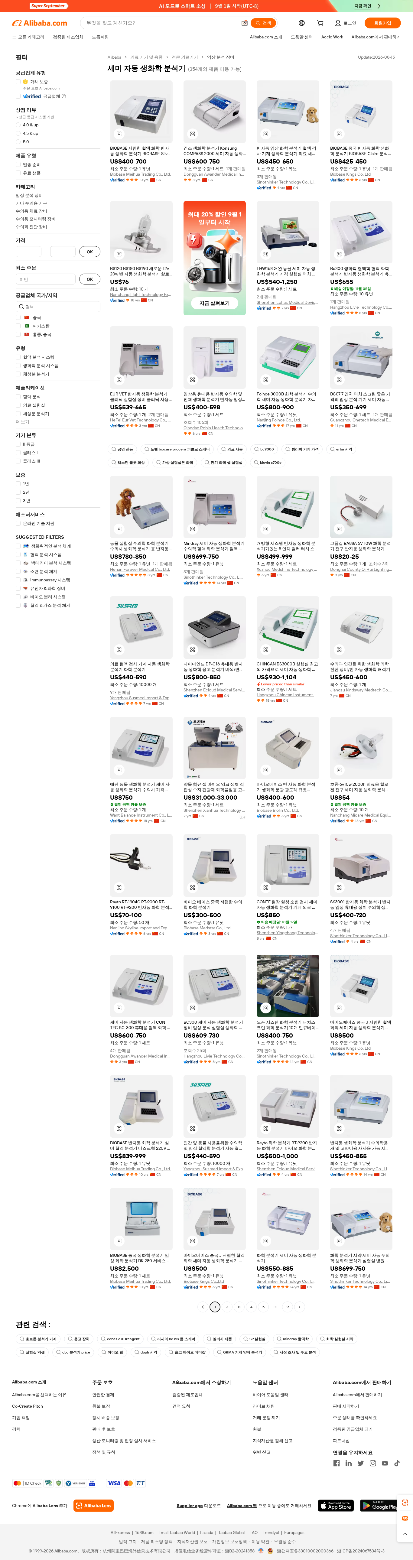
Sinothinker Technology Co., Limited (288, 182)
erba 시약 (344, 449)
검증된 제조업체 (187, 1394)
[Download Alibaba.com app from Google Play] (380, 1506)
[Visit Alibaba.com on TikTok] (397, 1463)
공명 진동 (125, 449)
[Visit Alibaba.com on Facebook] (336, 1463)
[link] (405, 1502)
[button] (244, 23)
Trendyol (271, 1532)
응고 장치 (81, 1339)
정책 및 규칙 (103, 1452)
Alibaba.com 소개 (29, 1382)
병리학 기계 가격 (305, 449)
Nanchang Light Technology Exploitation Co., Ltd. (141, 294)
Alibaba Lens (45, 1505)
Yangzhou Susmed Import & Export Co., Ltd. (141, 697)
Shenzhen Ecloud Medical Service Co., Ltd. (215, 689)
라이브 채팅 (264, 1406)
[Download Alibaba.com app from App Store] (336, 1506)
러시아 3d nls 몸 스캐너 (176, 1339)
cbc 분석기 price (76, 1352)
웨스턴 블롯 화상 (131, 462)
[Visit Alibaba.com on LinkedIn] (348, 1463)
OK (90, 251)
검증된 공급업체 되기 (353, 1429)
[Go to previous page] (202, 1307)
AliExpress (120, 1532)
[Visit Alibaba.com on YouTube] (385, 1463)
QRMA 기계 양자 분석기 (242, 1352)
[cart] (321, 23)
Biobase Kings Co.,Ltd (350, 174)
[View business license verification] (261, 1551)
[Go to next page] (299, 1307)
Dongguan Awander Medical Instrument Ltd (215, 174)
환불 (257, 1429)
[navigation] (58, 683)
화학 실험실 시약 (339, 1339)
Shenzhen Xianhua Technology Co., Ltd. (215, 810)
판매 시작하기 (346, 1406)
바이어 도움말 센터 (270, 1394)
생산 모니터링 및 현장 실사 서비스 (124, 1440)
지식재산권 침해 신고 (273, 1440)
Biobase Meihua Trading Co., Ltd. (140, 174)
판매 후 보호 (103, 1429)
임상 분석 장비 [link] (220, 57)
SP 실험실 (257, 1339)
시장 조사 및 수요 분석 (298, 1352)
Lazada (206, 1532)
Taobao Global (231, 1532)
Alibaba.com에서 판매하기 (357, 1394)
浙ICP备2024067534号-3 (361, 1551)
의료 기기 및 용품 (146, 57)
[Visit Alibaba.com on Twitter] (360, 1463)
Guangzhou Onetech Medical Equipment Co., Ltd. (361, 420)
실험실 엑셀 (35, 1352)
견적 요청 (181, 1406)
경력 (16, 1429)
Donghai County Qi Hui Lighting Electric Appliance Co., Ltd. (361, 569)
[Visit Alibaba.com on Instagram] (372, 1463)
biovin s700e (270, 462)
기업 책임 (21, 1417)
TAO (254, 1532)
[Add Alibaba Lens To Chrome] (93, 1506)
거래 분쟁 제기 (266, 1417)
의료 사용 (235, 449)
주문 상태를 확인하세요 (355, 1417)
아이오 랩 (115, 1352)
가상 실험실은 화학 (177, 462)
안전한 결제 (103, 1394)
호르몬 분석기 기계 (41, 1339)
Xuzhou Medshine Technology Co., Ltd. (288, 569)
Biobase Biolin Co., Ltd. (278, 810)
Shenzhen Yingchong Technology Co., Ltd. (288, 932)
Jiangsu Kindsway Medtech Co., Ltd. (361, 689)
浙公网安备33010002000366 (305, 1551)
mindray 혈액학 (296, 1339)
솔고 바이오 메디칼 (190, 1352)
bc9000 (267, 449)
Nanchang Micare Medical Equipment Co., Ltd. (361, 815)
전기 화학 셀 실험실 (226, 462)
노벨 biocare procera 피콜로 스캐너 (180, 449)
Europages (294, 1532)
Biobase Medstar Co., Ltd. (207, 927)
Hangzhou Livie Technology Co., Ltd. (361, 307)
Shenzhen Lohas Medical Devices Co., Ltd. (288, 302)
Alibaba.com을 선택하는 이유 (39, 1394)
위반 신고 (262, 1452)
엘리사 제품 (222, 1339)
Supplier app (190, 1505)
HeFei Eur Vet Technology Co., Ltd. (141, 420)
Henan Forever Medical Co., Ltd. (140, 569)
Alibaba (114, 57)
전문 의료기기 (185, 57)
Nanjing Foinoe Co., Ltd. (279, 420)
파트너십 (341, 1440)
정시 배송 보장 (105, 1417)
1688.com (144, 1532)
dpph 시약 (149, 1352)
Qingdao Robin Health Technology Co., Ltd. (215, 427)
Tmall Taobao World (177, 1532)
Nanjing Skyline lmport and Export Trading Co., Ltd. (141, 927)
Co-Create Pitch (27, 1406)
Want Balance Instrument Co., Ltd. (141, 815)
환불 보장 (101, 1406)
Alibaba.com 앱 (242, 1505)
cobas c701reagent (123, 1339)
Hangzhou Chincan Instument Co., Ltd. (288, 694)
